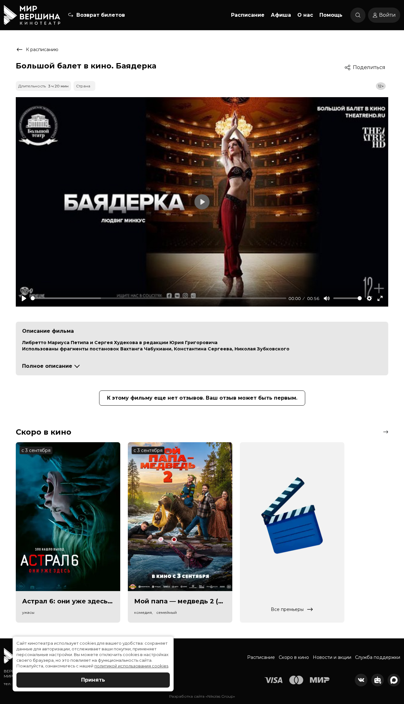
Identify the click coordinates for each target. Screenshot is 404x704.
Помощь (330, 15)
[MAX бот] (394, 680)
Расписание (247, 15)
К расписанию (42, 49)
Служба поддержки (377, 657)
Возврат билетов (100, 15)
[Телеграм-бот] (377, 680)
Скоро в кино (294, 657)
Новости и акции (332, 657)
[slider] (158, 298)
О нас (305, 15)
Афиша (281, 15)
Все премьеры (287, 609)
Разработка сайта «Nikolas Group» (202, 696)
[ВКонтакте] (361, 680)
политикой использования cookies (131, 665)
